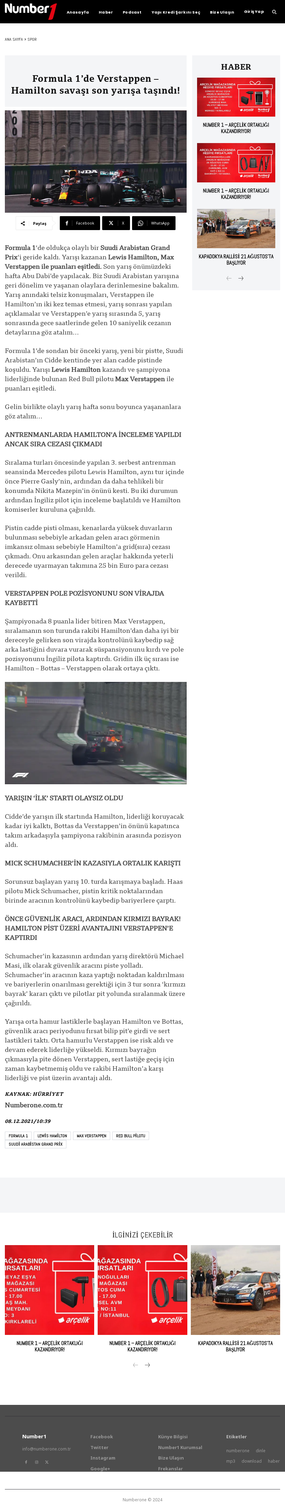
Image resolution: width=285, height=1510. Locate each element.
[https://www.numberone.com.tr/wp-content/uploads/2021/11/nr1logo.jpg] (31, 11)
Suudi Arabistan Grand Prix (36, 1144)
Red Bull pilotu (130, 1136)
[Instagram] (36, 1462)
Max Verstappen (91, 1136)
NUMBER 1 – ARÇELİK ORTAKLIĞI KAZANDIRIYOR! (236, 127)
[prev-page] (229, 279)
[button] (274, 12)
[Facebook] (26, 1462)
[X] (47, 1462)
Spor (32, 39)
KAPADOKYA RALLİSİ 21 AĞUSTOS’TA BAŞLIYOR (236, 259)
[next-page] (240, 279)
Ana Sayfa (14, 39)
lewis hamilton (52, 1136)
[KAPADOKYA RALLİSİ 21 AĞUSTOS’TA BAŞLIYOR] (236, 228)
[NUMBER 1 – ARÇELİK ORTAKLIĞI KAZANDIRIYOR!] (236, 97)
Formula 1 (18, 1136)
